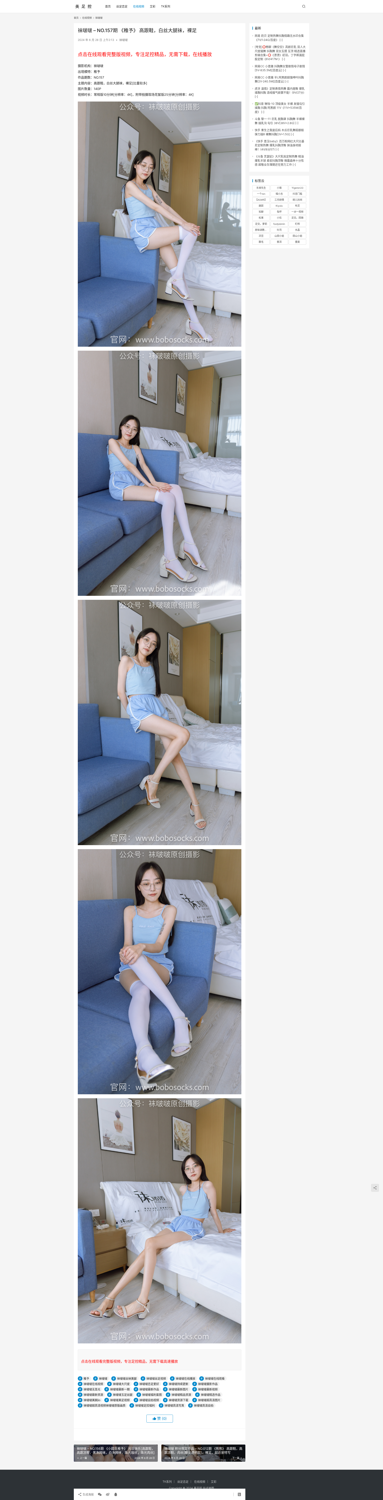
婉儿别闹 (297, 199)
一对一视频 (297, 211)
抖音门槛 (297, 193)
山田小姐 (279, 235)
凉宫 (261, 235)
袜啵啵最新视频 (208, 1389)
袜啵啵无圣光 (92, 1389)
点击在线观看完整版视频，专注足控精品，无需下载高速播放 (129, 1361)
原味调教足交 (262, 229)
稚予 (86, 1378)
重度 (297, 241)
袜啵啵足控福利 (145, 1405)
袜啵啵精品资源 (181, 1394)
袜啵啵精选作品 (210, 1394)
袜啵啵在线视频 (93, 1384)
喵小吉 (279, 193)
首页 (108, 6)
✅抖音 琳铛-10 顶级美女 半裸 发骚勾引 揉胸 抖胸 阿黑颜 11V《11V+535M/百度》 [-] (280, 107)
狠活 (279, 241)
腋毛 (261, 241)
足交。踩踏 (297, 217)
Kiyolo (279, 205)
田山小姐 (297, 235)
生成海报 (88, 1494)
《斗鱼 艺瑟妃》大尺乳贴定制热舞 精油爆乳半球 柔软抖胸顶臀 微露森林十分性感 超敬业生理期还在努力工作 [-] (279, 160)
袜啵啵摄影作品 (208, 1384)
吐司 (279, 229)
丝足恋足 (121, 6)
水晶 (297, 229)
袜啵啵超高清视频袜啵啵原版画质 (104, 1405)
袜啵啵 (123, 39)
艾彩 (152, 6)
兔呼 (279, 211)
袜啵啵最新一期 (120, 1389)
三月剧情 (279, 199)
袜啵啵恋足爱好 (149, 1384)
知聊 (261, 211)
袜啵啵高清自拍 (203, 1405)
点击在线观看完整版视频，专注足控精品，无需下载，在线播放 (145, 54)
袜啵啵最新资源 (93, 1394)
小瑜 (279, 187)
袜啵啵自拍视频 (149, 1400)
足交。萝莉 (261, 223)
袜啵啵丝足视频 (156, 1378)
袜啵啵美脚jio (92, 1400)
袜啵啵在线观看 (215, 1378)
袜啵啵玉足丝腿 (122, 1394)
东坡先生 (261, 187)
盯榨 (297, 223)
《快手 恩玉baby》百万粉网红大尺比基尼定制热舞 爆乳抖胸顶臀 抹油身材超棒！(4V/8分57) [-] (279, 145)
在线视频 (138, 6)
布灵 (297, 205)
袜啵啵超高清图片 (209, 1400)
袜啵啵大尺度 (121, 1384)
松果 (261, 217)
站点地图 (208, 1488)
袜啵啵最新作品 (149, 1389)
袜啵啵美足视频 (120, 1400)
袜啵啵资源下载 (178, 1400)
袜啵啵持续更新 (178, 1384)
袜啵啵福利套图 (152, 1394)
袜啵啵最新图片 (178, 1389)
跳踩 (261, 205)
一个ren (261, 193)
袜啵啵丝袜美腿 (127, 1378)
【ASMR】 (261, 199)
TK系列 (165, 6)
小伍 (279, 217)
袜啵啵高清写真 (174, 1405)
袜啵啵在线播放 (185, 1378)
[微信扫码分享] (99, 1494)
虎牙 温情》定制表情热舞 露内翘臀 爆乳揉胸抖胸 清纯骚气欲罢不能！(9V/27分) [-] (280, 92)
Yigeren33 (297, 187)
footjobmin (279, 223)
